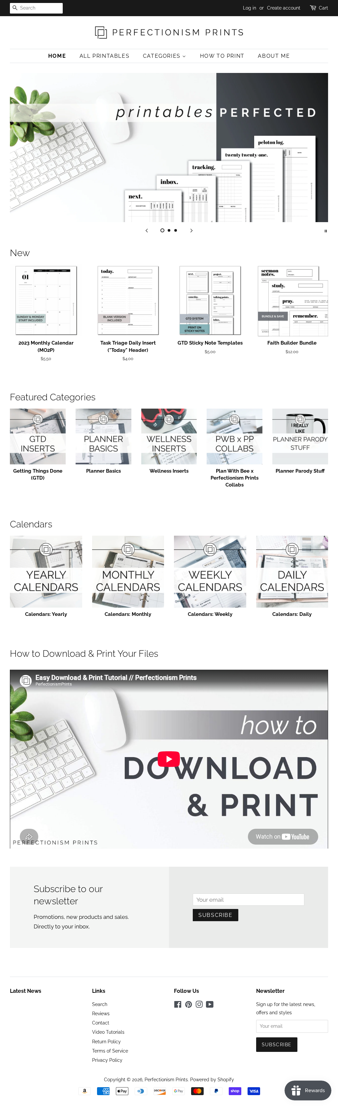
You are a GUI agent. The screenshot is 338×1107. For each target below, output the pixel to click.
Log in (249, 8)
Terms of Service (110, 1051)
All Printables (104, 56)
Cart (323, 8)
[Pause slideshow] (326, 230)
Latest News (25, 991)
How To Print (222, 56)
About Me (274, 56)
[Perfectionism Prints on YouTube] (210, 1005)
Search (99, 1004)
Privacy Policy (107, 1060)
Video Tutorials (108, 1032)
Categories (163, 56)
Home (57, 56)
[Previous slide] (146, 230)
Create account (283, 8)
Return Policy (106, 1041)
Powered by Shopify (212, 1079)
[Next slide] (191, 230)
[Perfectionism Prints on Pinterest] (188, 1005)
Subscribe (215, 915)
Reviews (101, 1013)
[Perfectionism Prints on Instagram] (199, 1005)
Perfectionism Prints (166, 1079)
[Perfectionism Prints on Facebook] (178, 1005)
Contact (100, 1022)
